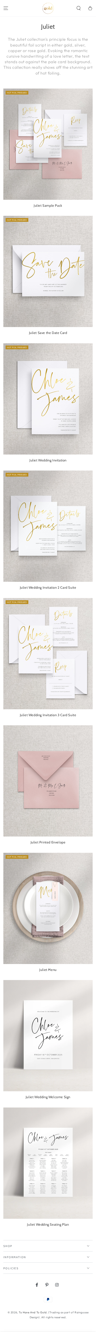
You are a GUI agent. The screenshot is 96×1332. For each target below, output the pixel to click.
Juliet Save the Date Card (48, 333)
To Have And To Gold (32, 1312)
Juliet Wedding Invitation (48, 460)
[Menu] (6, 8)
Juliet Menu (48, 970)
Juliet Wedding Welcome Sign (48, 1097)
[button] (78, 8)
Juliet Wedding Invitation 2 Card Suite (48, 588)
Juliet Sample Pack (48, 206)
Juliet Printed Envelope (48, 842)
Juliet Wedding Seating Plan (48, 1225)
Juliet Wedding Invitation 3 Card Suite (48, 715)
